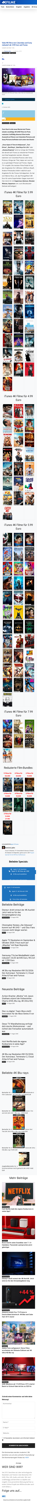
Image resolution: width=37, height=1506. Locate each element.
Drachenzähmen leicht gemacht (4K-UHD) (15, 1168)
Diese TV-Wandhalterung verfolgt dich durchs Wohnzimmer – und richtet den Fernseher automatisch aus (17, 1027)
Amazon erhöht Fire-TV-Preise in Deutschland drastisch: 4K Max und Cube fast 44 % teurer (17, 1314)
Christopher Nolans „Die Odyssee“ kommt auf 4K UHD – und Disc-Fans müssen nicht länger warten (18, 927)
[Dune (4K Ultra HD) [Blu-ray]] (19, 1148)
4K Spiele (5, 1016)
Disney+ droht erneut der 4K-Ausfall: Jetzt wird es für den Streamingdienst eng (18, 912)
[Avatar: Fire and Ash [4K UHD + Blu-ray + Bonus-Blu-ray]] (19, 1111)
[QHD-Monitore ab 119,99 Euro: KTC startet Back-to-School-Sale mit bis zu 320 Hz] (18, 1369)
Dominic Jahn (7, 51)
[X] (3, 1496)
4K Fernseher (6, 963)
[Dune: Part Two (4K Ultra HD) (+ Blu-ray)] (19, 1129)
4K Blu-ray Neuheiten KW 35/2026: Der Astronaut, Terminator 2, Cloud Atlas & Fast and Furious (18, 973)
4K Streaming (6, 53)
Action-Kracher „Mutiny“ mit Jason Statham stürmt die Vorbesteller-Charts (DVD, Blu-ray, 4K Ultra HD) (17, 998)
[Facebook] (2, 1496)
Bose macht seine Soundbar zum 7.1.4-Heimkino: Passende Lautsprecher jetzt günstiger (17, 1245)
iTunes (16, 844)
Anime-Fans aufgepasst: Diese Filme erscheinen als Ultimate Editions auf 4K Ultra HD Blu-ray (17, 1350)
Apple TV (13, 844)
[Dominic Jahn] (3, 851)
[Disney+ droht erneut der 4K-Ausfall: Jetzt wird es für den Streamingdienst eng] (18, 1263)
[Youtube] (5, 1496)
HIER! (27, 1457)
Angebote (13, 53)
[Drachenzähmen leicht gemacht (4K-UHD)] (24, 1166)
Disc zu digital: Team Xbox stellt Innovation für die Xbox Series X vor (18, 1012)
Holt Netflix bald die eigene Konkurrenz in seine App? (14, 1042)
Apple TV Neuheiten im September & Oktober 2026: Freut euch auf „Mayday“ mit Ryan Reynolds (18, 942)
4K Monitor (5, 1382)
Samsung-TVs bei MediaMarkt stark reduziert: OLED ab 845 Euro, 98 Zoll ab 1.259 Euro (18, 958)
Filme (4, 932)
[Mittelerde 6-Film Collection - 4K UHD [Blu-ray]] (19, 1092)
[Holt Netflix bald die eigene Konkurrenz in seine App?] (18, 1194)
